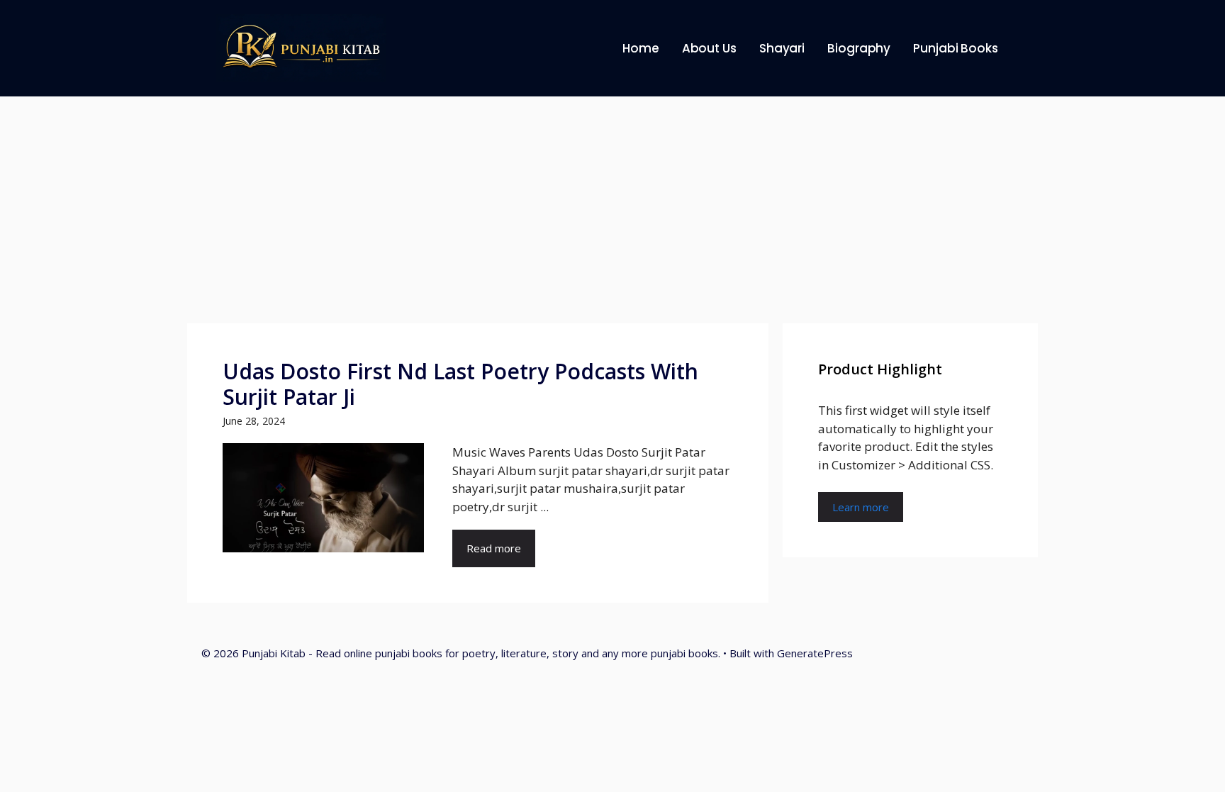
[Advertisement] (612, 203)
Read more (493, 548)
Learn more (860, 507)
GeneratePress (815, 653)
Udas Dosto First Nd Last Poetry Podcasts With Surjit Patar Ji (460, 384)
